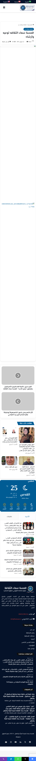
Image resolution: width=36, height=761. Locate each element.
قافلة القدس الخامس (28, 642)
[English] (9, 2)
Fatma (29, 42)
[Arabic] (30, 2)
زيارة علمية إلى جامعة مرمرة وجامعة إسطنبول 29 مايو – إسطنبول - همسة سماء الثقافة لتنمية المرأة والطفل (18, 696)
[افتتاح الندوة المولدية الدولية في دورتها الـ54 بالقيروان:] (28, 562)
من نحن (32, 629)
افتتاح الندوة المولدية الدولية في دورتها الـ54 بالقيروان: (12, 561)
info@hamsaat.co (16, 619)
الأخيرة (27, 516)
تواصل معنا (31, 648)
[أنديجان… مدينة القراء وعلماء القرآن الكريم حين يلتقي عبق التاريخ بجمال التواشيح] (26, 460)
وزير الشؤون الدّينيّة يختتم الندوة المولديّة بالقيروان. (13, 552)
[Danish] (19, 2)
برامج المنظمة (30, 633)
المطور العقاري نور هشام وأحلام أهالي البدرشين (13, 570)
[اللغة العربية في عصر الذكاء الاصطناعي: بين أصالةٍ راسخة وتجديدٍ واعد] (9, 431)
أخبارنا (32, 639)
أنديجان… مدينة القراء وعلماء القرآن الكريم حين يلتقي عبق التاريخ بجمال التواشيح (27, 470)
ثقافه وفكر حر (22, 24)
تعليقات (9, 516)
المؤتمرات (31, 645)
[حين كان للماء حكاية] (9, 460)
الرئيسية (30, 24)
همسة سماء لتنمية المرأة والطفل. (24, 733)
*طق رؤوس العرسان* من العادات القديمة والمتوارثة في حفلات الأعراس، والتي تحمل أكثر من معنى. (26, 448)
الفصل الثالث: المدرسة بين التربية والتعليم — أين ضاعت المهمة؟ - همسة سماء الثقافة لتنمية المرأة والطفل (19, 719)
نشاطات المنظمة (29, 636)
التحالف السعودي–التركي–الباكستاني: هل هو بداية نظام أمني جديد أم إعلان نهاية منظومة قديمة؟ (12, 541)
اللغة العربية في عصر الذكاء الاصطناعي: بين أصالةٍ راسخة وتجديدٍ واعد (9, 440)
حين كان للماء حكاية (11, 467)
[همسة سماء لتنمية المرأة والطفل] (27, 8)
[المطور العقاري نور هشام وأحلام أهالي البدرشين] (28, 571)
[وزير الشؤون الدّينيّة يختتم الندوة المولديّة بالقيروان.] (28, 553)
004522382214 (23, 614)
